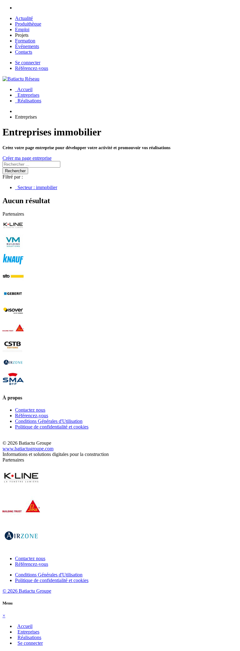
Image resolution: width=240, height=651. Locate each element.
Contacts (23, 52)
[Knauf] (13, 265)
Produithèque (28, 24)
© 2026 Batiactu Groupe (26, 591)
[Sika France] (13, 334)
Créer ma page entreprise (27, 158)
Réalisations (28, 100)
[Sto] (13, 282)
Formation (25, 40)
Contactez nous (30, 410)
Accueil (23, 89)
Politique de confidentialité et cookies (51, 426)
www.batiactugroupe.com (27, 448)
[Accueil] (20, 78)
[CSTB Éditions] (13, 351)
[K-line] (13, 231)
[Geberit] (13, 299)
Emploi (22, 29)
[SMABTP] (13, 385)
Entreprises (27, 95)
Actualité (24, 18)
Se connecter (27, 62)
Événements (27, 46)
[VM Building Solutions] (13, 248)
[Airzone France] (13, 368)
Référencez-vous (31, 68)
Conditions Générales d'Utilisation (48, 421)
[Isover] (13, 317)
